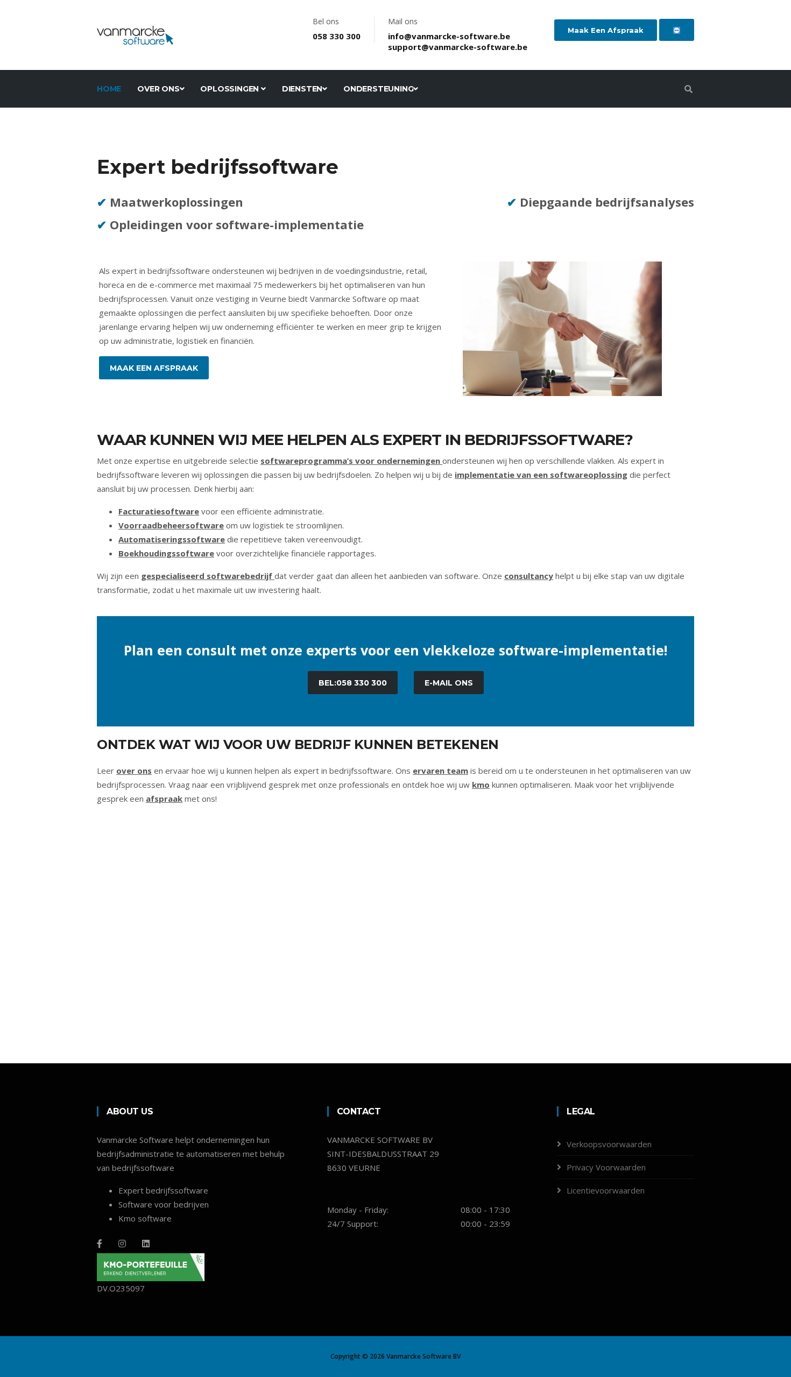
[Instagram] (122, 1243)
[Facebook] (99, 1243)
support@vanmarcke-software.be (457, 46)
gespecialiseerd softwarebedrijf (206, 575)
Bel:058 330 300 (353, 683)
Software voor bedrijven (163, 1204)
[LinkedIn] (146, 1243)
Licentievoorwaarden (606, 1190)
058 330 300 (337, 36)
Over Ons (158, 89)
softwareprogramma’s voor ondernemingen (350, 460)
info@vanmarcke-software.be (449, 36)
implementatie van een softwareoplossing (541, 474)
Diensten (302, 89)
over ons (134, 770)
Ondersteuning (378, 89)
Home (109, 89)
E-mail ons (449, 683)
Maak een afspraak (606, 30)
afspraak (164, 798)
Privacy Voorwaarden (606, 1167)
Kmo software (145, 1218)
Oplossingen (230, 89)
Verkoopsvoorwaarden (609, 1144)
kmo (481, 784)
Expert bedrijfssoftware (163, 1190)
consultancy (528, 575)
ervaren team (440, 770)
